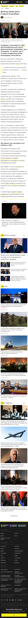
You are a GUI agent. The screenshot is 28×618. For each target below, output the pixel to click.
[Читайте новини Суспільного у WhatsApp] (21, 600)
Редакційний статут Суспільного (6, 589)
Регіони (17, 548)
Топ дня (17, 546)
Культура (3, 562)
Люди (16, 555)
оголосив (18, 167)
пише (18, 64)
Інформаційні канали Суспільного (7, 579)
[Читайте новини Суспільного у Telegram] (18, 600)
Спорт (16, 560)
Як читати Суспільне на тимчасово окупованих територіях (20, 580)
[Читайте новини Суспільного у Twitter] (7, 600)
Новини (17, 562)
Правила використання (19, 572)
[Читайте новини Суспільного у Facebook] (4, 600)
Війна (2, 533)
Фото (16, 535)
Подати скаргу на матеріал (6, 586)
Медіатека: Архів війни (5, 538)
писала (3, 99)
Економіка (18, 553)
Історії (2, 558)
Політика (3, 553)
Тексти (16, 533)
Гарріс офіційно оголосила (14, 183)
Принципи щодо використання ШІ (6, 576)
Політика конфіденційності (20, 576)
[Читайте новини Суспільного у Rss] (2, 600)
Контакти (17, 569)
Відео (2, 535)
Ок (14, 615)
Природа (3, 560)
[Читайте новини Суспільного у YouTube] (13, 600)
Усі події (3, 546)
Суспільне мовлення (7, 572)
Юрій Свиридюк (8, 17)
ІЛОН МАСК (12, 6)
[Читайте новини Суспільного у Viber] (15, 600)
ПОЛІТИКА (21, 6)
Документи (18, 585)
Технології (18, 558)
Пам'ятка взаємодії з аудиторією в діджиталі (21, 590)
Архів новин (4, 569)
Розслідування (19, 551)
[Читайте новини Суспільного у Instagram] (10, 600)
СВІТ (2, 8)
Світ (2, 555)
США (16, 6)
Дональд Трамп (4, 6)
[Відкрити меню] (27, 2)
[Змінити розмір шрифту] (26, 21)
